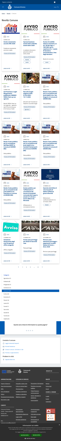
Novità (8, 13)
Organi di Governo (5, 383)
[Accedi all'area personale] (55, 2)
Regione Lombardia (7, 2)
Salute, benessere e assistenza (36, 397)
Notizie (47, 383)
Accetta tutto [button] (24, 435)
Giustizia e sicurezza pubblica (36, 387)
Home (3, 13)
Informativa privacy (36, 414)
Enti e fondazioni (5, 391)
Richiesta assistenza (21, 419)
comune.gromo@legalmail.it (8, 423)
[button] (30, 438)
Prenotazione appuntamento (19, 410)
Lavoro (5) (6, 303)
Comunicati (48, 386)
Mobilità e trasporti (21, 397)
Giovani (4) (6, 300)
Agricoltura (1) (7, 278)
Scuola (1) (6, 306)
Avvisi (8, 36)
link (45, 432)
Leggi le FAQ (19, 417)
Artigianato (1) (7, 284)
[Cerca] (58, 7)
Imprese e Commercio (21, 391)
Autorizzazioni (34, 400)
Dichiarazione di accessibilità (35, 421)
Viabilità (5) (6, 319)
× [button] (59, 424)
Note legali (33, 417)
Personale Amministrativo (7, 397)
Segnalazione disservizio (22, 414)
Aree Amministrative (6, 386)
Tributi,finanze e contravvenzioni (35, 392)
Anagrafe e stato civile (21, 383)
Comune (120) (7, 291)
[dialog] (30, 432)
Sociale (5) (6, 312)
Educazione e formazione (37, 383)
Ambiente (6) (7, 281)
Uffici (2, 389)
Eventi (47, 399)
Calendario (48, 402)
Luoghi (47, 396)
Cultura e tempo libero (21, 386)
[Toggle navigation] (3, 7)
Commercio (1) (7, 288)
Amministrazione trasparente (35, 410)
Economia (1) (7, 297)
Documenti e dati (5, 399)
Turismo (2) (6, 316)
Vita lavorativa (19, 389)
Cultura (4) (6, 294)
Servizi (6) (6, 309)
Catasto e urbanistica (21, 394)
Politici (2, 394)
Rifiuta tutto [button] (36, 435)
